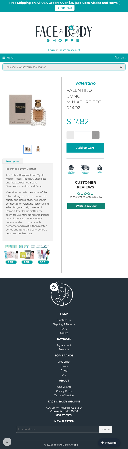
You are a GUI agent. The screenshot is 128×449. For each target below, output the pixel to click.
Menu (10, 57)
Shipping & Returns (64, 324)
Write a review (86, 206)
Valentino (85, 83)
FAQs (64, 328)
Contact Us (64, 320)
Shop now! (65, 7)
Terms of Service (64, 395)
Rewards (64, 349)
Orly (64, 374)
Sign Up (105, 429)
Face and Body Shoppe (65, 444)
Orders (64, 333)
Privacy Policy (64, 391)
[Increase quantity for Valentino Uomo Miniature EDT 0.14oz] (96, 135)
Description (13, 161)
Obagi (64, 370)
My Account (64, 345)
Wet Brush (64, 361)
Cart (123, 57)
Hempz (64, 366)
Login (51, 50)
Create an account (69, 50)
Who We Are (64, 386)
